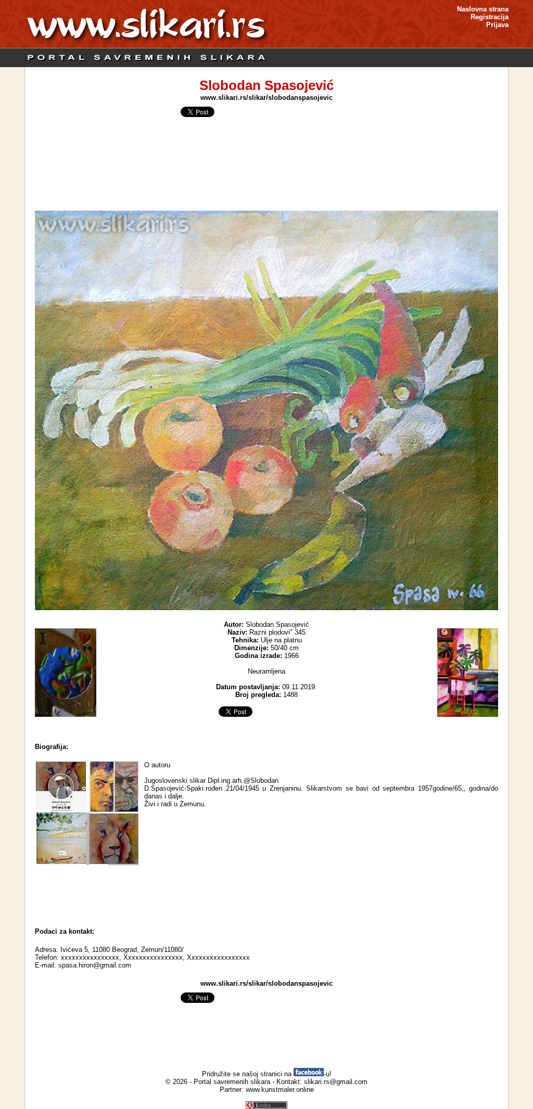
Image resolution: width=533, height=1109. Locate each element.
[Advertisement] (266, 893)
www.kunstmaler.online (280, 1089)
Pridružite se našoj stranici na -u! (267, 1074)
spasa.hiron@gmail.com (94, 965)
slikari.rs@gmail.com (335, 1082)
